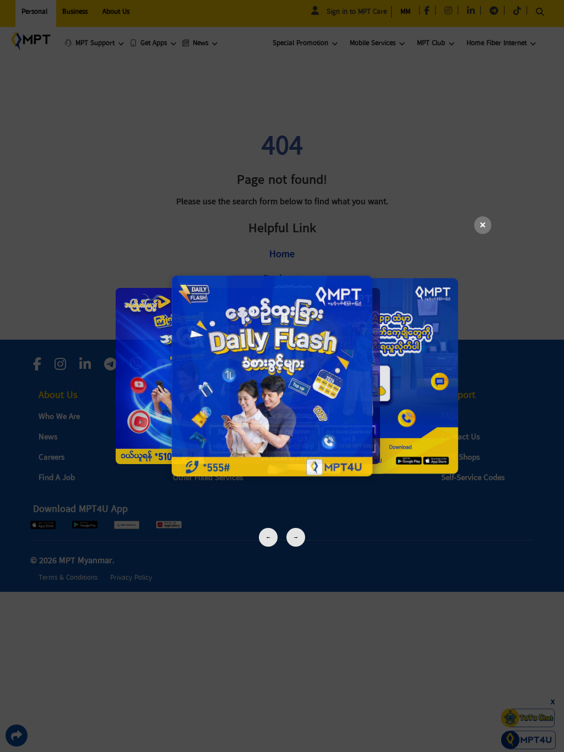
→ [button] (296, 537)
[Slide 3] (282, 376)
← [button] (268, 537)
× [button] (483, 225)
